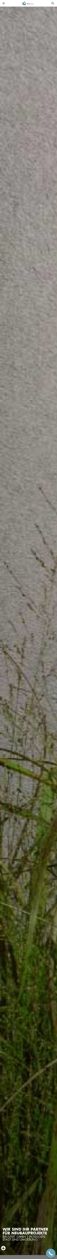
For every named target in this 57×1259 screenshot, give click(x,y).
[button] (4, 3)
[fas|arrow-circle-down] (3, 1248)
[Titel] (28, 3)
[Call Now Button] (51, 1253)
